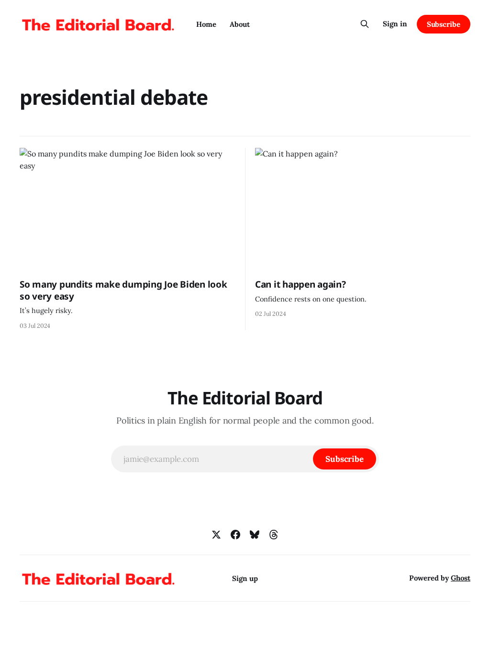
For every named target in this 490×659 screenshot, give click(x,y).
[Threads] (273, 534)
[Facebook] (235, 534)
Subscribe (443, 24)
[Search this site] (364, 24)
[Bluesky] (254, 534)
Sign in (395, 23)
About (240, 24)
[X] (216, 534)
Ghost (460, 577)
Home (206, 24)
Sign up (245, 578)
